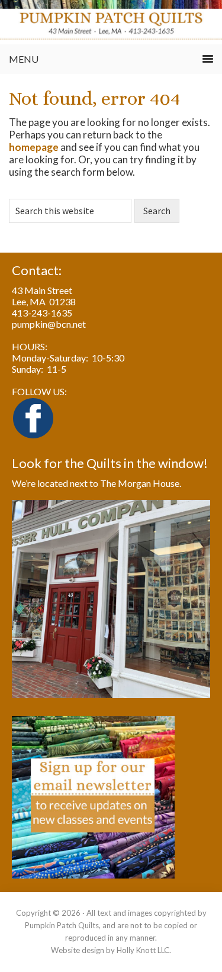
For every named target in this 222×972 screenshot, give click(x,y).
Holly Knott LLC (143, 950)
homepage (34, 147)
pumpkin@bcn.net (49, 324)
